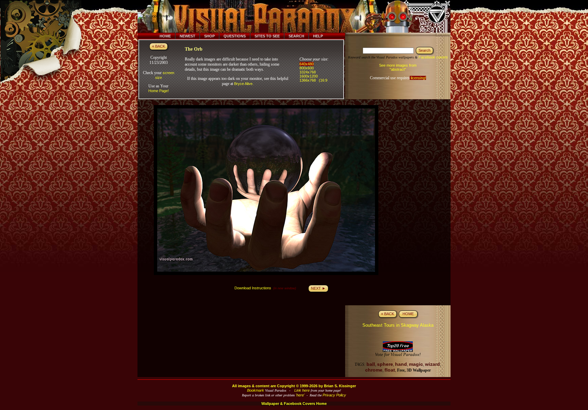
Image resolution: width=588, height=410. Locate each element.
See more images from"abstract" (397, 67)
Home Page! (158, 91)
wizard (432, 364)
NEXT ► (318, 288)
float (390, 370)
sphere (385, 364)
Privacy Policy (334, 395)
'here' (300, 395)
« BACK (158, 46)
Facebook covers (433, 57)
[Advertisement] (298, 16)
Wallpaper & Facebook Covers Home (294, 404)
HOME (408, 314)
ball (370, 364)
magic (416, 364)
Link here (302, 390)
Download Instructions (252, 288)
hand (401, 364)
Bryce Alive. (244, 84)
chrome (373, 370)
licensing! (418, 78)
